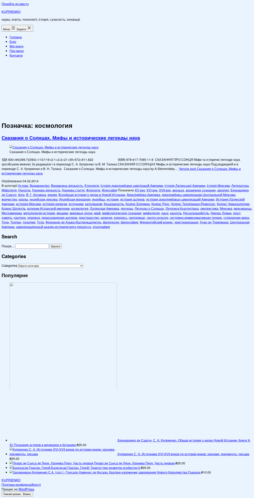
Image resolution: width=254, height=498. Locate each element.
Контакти (16, 55)
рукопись (120, 217)
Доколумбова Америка (143, 194)
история (113, 199)
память (7, 217)
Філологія (93, 190)
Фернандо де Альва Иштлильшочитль (73, 222)
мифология (151, 213)
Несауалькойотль (196, 213)
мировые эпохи (81, 213)
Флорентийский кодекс (156, 222)
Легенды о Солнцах (149, 208)
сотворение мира (236, 217)
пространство (89, 217)
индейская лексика (44, 199)
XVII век (165, 190)
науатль (176, 213)
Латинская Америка (104, 208)
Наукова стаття (73, 190)
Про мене (17, 51)
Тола (5, 222)
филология (111, 222)
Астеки (23, 185)
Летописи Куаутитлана (182, 208)
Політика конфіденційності (21, 484)
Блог (13, 41)
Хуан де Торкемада (214, 222)
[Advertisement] (127, 88)
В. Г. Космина (36, 194)
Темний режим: (12, 494)
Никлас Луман (221, 213)
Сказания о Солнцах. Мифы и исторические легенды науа (71, 137)
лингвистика (209, 208)
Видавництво (39, 185)
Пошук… (8, 246)
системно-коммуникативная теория (196, 217)
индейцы (98, 199)
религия (106, 217)
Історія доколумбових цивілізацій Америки (132, 185)
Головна (16, 37)
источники (76, 204)
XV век (140, 190)
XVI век (151, 190)
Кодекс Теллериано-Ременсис (193, 204)
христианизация (186, 222)
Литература (240, 185)
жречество (9, 199)
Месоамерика (12, 213)
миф (97, 213)
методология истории (39, 213)
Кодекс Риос (160, 204)
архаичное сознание (201, 190)
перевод (33, 217)
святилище (137, 217)
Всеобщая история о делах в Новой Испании (92, 194)
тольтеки (29, 222)
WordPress (26, 489)
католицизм (93, 204)
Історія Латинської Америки (185, 185)
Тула (40, 222)
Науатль (24, 190)
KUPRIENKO (11, 11)
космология (79, 208)
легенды (127, 208)
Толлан (15, 222)
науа (164, 213)
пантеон (20, 217)
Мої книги (16, 46)
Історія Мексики (218, 185)
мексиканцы (243, 208)
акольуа (178, 190)
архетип (223, 190)
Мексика (226, 208)
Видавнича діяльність (67, 185)
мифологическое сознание (121, 213)
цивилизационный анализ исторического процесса (53, 226)
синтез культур (157, 217)
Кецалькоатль (114, 204)
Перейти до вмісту (15, 4)
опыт (237, 213)
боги (21, 194)
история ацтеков (132, 199)
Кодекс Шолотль (14, 208)
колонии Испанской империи (48, 208)
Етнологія (92, 185)
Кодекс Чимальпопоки (233, 204)
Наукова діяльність (46, 190)
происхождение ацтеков (59, 217)
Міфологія (9, 190)
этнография (101, 226)
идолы (23, 199)
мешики (62, 213)
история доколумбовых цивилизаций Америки (180, 199)
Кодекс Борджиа (138, 204)
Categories (9, 265)
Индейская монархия (74, 199)
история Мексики (28, 204)
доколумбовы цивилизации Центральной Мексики (198, 194)
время (52, 194)
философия (129, 222)
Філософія (109, 190)
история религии (55, 204)
